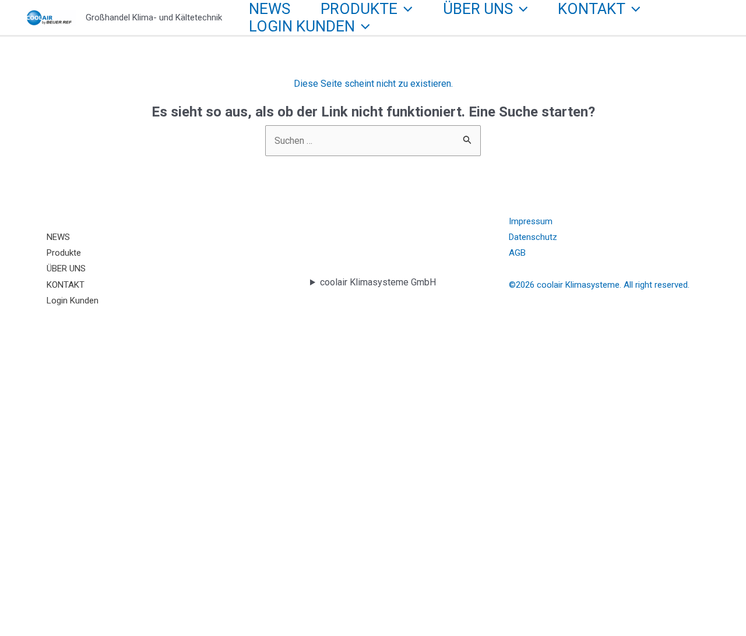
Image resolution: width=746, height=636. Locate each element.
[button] (405, 8)
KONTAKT (591, 8)
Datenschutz (533, 237)
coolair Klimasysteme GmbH (378, 282)
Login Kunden (302, 26)
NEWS (269, 8)
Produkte (359, 8)
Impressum (531, 221)
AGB (517, 253)
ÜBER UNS (478, 8)
